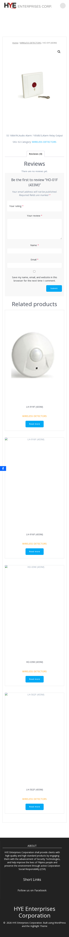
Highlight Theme (38, 926)
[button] (59, 52)
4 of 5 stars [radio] (54, 206)
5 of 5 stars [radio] (58, 206)
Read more (34, 424)
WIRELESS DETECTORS (30, 42)
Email (34, 259)
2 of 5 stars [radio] (46, 206)
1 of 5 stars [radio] (42, 206)
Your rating (16, 206)
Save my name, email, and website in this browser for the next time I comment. (34, 279)
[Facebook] (3, 468)
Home (15, 42)
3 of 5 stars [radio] (50, 206)
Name (34, 245)
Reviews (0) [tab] (35, 153)
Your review (34, 215)
